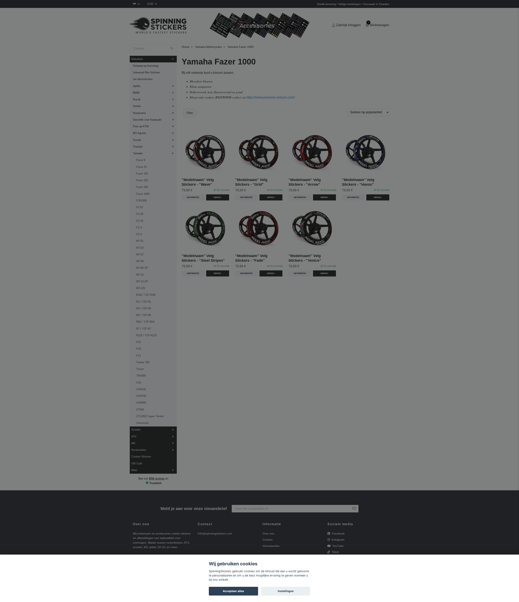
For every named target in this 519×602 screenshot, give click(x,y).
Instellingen (286, 591)
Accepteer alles (233, 591)
